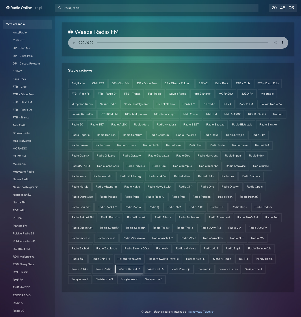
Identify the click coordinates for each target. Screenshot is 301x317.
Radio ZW (257, 238)
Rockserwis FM (196, 259)
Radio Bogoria (80, 135)
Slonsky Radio (222, 259)
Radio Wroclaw (213, 238)
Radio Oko (207, 187)
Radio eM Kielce (186, 249)
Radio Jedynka (135, 166)
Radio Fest (195, 145)
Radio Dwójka (235, 135)
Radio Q (154, 207)
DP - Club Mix (22, 48)
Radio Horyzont (207, 156)
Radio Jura (159, 166)
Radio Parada (108, 197)
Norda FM (19, 203)
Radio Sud (272, 217)
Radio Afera (141, 125)
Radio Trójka (185, 228)
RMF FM (18, 280)
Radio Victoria (106, 238)
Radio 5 (18, 303)
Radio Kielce (261, 166)
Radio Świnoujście (259, 249)
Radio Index (256, 156)
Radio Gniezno (106, 156)
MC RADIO (20, 149)
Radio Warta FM (162, 238)
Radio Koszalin (102, 176)
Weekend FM (155, 269)
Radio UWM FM (211, 228)
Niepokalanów (22, 195)
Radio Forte (217, 145)
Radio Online (25, 7)
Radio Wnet (188, 238)
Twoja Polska (79, 269)
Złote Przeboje (181, 269)
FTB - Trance (21, 118)
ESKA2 (17, 71)
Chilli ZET (19, 40)
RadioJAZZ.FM (80, 166)
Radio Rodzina (110, 217)
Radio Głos (183, 156)
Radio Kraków (158, 176)
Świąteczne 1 (253, 269)
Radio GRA (262, 145)
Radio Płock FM (107, 207)
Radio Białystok (242, 125)
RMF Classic (20, 272)
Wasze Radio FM (129, 269)
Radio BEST (191, 125)
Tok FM (243, 259)
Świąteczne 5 (153, 279)
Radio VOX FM (258, 228)
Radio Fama (173, 145)
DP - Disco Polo (23, 56)
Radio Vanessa (80, 238)
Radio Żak (77, 259)
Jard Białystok (22, 141)
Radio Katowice (236, 166)
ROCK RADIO (22, 295)
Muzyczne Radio (23, 172)
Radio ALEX (118, 125)
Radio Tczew (161, 228)
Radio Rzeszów (137, 217)
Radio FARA (151, 145)
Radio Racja (239, 207)
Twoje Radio (103, 269)
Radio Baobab (215, 125)
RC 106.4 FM (21, 249)
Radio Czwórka (186, 135)
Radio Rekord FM (82, 217)
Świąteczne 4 (129, 279)
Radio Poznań (249, 197)
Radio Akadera (166, 125)
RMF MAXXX (21, 287)
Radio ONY (186, 187)
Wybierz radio (15, 24)
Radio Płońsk (133, 207)
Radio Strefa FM (247, 217)
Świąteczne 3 (104, 279)
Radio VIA (234, 228)
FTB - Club (20, 87)
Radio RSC (217, 207)
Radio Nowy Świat (159, 187)
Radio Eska (102, 145)
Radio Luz (227, 176)
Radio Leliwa (182, 176)
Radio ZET (237, 238)
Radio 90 (18, 311)
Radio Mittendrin (106, 187)
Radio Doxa (211, 135)
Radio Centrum (132, 135)
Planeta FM (20, 226)
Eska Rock (19, 79)
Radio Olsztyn (230, 187)
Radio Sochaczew (189, 217)
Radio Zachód (80, 249)
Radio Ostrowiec (82, 197)
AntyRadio (20, 33)
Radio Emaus (79, 145)
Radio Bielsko (268, 125)
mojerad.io (204, 269)
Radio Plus (178, 197)
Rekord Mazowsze (129, 259)
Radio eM (162, 249)
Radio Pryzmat (80, 207)
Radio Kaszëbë (208, 166)
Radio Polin (225, 197)
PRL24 (17, 218)
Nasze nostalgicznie (25, 187)
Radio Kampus (182, 166)
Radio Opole (255, 187)
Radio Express (126, 145)
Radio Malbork (251, 176)
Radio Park (132, 197)
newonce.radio (228, 269)
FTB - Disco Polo (23, 94)
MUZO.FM (19, 156)
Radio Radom (263, 207)
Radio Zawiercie (106, 249)
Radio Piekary (155, 197)
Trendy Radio (264, 259)
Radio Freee (240, 145)
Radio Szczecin (135, 228)
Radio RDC (196, 207)
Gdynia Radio (21, 133)
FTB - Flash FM (22, 102)
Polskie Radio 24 (23, 234)
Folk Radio (19, 125)
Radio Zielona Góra (136, 249)
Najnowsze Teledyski (201, 312)
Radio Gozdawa (158, 156)
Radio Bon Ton (106, 135)
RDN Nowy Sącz (23, 264)
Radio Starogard (219, 217)
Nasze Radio (21, 179)
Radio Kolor (78, 176)
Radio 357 (97, 125)
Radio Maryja (79, 187)
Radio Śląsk (233, 249)
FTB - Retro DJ (22, 110)
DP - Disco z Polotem (26, 64)
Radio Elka (258, 135)
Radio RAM (174, 207)
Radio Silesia (163, 217)
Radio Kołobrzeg (130, 176)
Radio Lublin (206, 176)
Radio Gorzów (132, 156)
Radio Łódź (211, 249)
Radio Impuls (233, 156)
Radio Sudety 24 (82, 228)
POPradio (19, 210)
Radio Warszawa (134, 238)
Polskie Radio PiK (24, 241)
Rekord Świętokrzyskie (164, 259)
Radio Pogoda (202, 197)
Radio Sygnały (109, 228)
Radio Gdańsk (80, 156)
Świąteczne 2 (80, 279)
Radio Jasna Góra (108, 166)
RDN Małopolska (24, 257)
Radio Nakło (132, 187)
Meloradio (19, 164)
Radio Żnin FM (101, 259)
